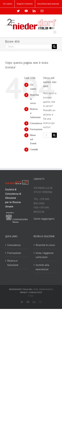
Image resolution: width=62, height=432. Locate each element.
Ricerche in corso (45, 245)
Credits (31, 296)
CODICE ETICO (35, 292)
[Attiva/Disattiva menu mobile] (55, 32)
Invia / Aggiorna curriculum (44, 255)
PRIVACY (24, 292)
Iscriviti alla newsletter (42, 267)
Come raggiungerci (44, 218)
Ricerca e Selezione (12, 263)
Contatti (34, 149)
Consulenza (36, 123)
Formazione (36, 129)
